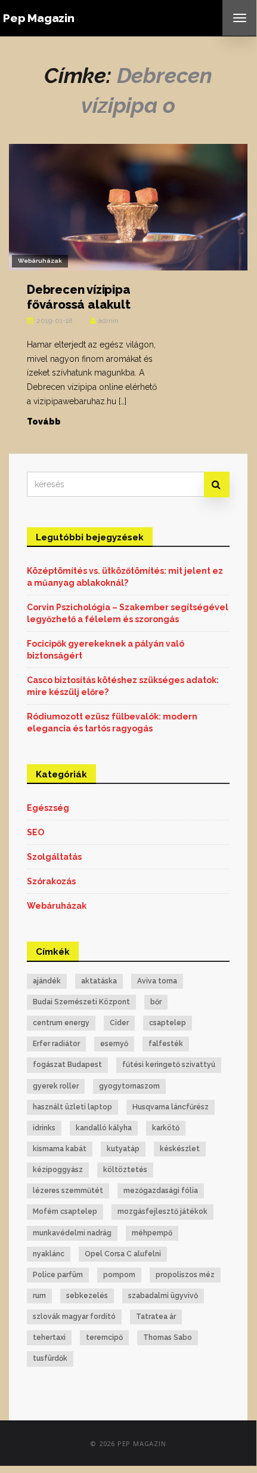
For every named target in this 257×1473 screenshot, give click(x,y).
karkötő (165, 1128)
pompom (119, 1275)
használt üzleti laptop (72, 1107)
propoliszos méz (185, 1275)
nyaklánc (48, 1254)
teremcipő (104, 1337)
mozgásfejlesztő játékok (162, 1211)
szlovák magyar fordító (74, 1316)
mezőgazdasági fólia (160, 1190)
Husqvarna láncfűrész (170, 1107)
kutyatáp (123, 1149)
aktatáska (99, 981)
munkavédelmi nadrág (72, 1233)
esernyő (114, 1044)
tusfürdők (50, 1358)
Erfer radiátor (56, 1044)
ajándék (47, 981)
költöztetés (125, 1170)
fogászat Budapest (67, 1064)
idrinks (44, 1128)
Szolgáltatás (54, 857)
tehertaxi (49, 1337)
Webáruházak (40, 260)
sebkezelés (87, 1295)
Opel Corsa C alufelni (123, 1254)
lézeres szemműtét (68, 1190)
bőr (156, 1002)
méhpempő (152, 1233)
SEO (35, 832)
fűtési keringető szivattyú (168, 1064)
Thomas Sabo (167, 1337)
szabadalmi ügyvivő (163, 1295)
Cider (119, 1023)
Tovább (44, 421)
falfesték (165, 1044)
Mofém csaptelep (65, 1211)
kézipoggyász (58, 1170)
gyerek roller (56, 1086)
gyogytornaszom (129, 1086)
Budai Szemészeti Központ (81, 1002)
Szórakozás (51, 881)
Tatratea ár (156, 1316)
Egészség (48, 808)
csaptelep (167, 1023)
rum (39, 1295)
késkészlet (180, 1149)
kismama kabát (59, 1149)
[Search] (217, 484)
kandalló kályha (104, 1128)
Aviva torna (157, 981)
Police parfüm (58, 1275)
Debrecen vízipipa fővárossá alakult (79, 297)
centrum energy (61, 1023)
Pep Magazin (39, 17)
